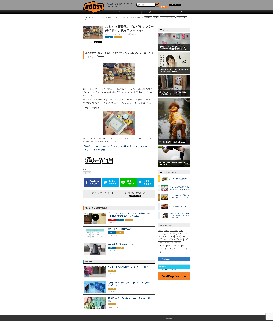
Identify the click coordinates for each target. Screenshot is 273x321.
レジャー (181, 12)
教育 (168, 246)
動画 (183, 246)
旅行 (166, 249)
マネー (165, 12)
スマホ (167, 230)
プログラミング (181, 17)
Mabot (156, 17)
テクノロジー (162, 236)
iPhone (179, 233)
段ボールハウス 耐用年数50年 (178, 179)
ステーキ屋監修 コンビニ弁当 (178, 206)
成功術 (174, 239)
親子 (160, 252)
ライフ (149, 12)
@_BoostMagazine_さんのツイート (169, 269)
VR (179, 246)
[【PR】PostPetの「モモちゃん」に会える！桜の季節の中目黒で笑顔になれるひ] (174, 51)
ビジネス (117, 12)
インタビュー (173, 249)
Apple (183, 236)
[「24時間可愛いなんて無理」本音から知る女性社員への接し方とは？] (174, 73)
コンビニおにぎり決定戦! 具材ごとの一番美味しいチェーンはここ (179, 188)
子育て (174, 246)
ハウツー (177, 242)
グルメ (161, 230)
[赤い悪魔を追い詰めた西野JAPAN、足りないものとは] (174, 166)
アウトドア (162, 246)
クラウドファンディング (167, 17)
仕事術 (178, 236)
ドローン (171, 236)
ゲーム (181, 249)
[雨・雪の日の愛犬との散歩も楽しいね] (174, 144)
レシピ (180, 239)
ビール (161, 249)
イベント (161, 233)
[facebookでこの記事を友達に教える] (92, 186)
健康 (180, 230)
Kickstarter (148, 17)
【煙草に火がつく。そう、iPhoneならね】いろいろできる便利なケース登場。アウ (179, 215)
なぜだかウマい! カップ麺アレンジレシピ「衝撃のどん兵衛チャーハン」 (179, 197)
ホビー (133, 12)
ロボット (87, 19)
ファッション (166, 239)
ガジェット (174, 230)
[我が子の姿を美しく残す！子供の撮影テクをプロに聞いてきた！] (174, 96)
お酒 (185, 239)
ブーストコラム (170, 233)
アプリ (185, 233)
